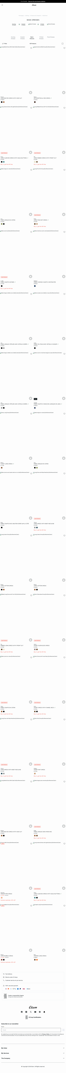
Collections (44, 15)
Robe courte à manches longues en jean (47, 404)
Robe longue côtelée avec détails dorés (14, 344)
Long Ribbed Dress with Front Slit (45, 158)
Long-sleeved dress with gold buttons (14, 158)
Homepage (21, 15)
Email (2, 1026)
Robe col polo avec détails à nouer (45, 344)
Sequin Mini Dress (6, 893)
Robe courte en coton (8, 707)
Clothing (27, 15)
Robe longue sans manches (43, 831)
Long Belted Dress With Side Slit (11, 98)
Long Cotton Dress (7, 585)
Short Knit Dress (39, 769)
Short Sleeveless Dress (42, 645)
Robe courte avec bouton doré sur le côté (15, 523)
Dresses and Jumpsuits (35, 15)
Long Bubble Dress (7, 956)
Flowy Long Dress (7, 464)
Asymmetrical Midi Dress (42, 98)
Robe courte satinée (7, 282)
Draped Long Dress (40, 956)
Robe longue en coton (8, 220)
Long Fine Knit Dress (40, 220)
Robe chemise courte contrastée (45, 282)
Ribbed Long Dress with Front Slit (12, 645)
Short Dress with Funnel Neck (44, 707)
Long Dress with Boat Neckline (44, 523)
